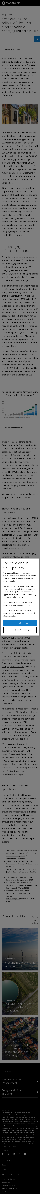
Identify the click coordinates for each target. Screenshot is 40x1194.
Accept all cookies (20, 623)
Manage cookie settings (20, 630)
